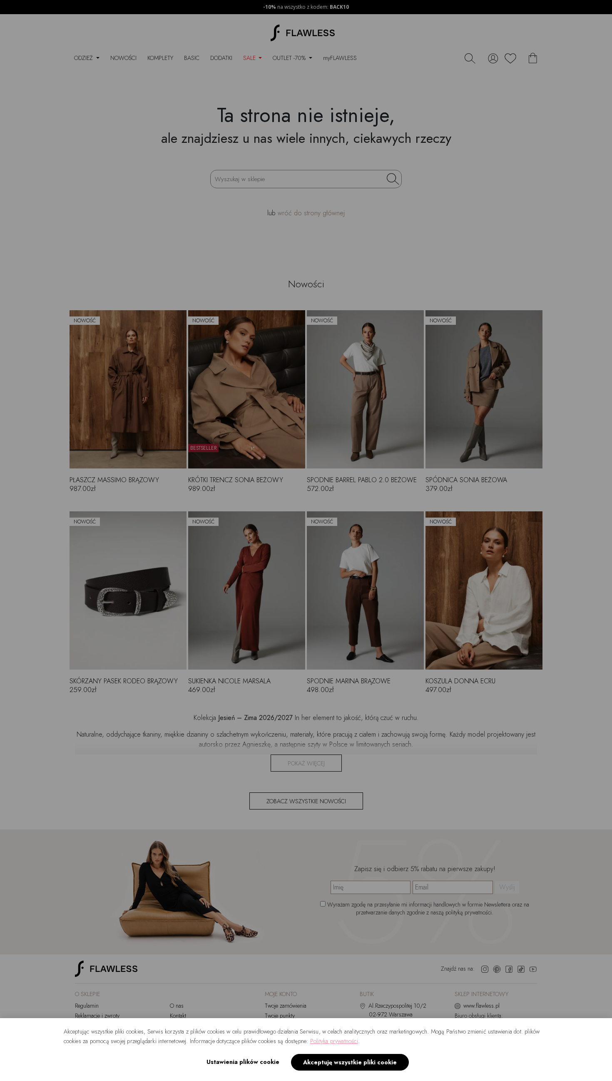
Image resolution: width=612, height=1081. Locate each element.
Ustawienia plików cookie (242, 1062)
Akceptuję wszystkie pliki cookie (350, 1062)
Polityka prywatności (334, 1041)
